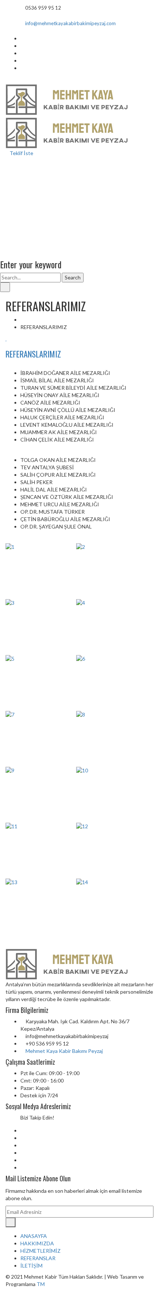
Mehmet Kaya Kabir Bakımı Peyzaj (64, 1051)
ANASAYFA (33, 1236)
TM (41, 1284)
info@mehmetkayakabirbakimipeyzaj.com (70, 23)
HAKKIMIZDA (37, 1243)
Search (73, 277)
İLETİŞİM (31, 1265)
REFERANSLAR (37, 1258)
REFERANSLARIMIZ (33, 354)
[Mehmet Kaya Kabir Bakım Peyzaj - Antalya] (68, 99)
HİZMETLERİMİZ (40, 1251)
